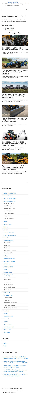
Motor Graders (7, 293)
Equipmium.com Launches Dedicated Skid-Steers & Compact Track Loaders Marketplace (15, 167)
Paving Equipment (8, 295)
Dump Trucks (7, 279)
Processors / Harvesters (10, 250)
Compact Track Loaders (10, 198)
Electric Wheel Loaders (10, 235)
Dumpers (6, 229)
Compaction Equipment (10, 201)
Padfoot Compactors (9, 208)
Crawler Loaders (8, 224)
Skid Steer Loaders (9, 316)
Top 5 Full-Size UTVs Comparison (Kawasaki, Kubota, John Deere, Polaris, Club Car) (13, 95)
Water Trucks (7, 289)
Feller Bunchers (7, 242)
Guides (5, 343)
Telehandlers (7, 319)
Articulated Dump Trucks (10, 277)
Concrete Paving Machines (10, 302)
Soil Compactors (8, 216)
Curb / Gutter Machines (9, 305)
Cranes (5, 221)
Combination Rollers (9, 203)
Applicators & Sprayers (10, 193)
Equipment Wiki (13, 2)
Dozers (5, 227)
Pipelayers (6, 311)
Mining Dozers (7, 282)
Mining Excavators (8, 284)
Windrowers (7, 332)
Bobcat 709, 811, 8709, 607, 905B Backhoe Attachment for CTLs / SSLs (15, 49)
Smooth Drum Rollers (9, 213)
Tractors (6, 321)
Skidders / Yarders (8, 252)
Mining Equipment (8, 275)
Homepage (11, 30)
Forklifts (6, 256)
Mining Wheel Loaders (9, 287)
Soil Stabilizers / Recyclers (10, 307)
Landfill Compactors (9, 206)
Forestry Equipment (9, 240)
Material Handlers (8, 266)
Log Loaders (7, 247)
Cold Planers (7, 300)
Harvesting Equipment (9, 261)
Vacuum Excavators (9, 327)
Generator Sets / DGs (9, 258)
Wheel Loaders (7, 329)
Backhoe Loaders (8, 196)
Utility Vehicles (7, 324)
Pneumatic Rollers (8, 211)
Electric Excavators (9, 232)
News (5, 346)
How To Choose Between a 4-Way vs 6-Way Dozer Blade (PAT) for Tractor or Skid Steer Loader (14, 119)
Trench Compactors (9, 218)
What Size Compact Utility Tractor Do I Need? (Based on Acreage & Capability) (15, 71)
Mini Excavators (8, 272)
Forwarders (7, 245)
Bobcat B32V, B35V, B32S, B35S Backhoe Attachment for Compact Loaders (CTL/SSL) (14, 143)
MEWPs (6, 269)
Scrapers (6, 313)
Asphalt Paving (8, 297)
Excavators (6, 238)
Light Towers (7, 264)
